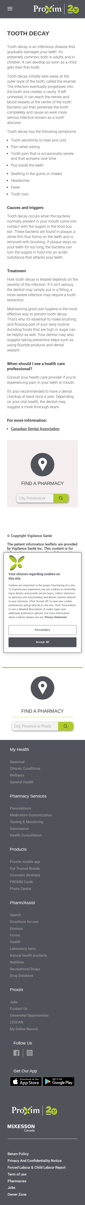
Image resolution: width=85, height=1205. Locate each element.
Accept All (42, 642)
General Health (21, 782)
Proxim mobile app (25, 862)
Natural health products (28, 955)
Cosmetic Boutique (25, 875)
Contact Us (19, 1009)
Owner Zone (17, 1194)
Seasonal (17, 762)
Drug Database (21, 976)
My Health (19, 749)
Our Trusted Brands (25, 868)
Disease (16, 928)
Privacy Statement (56, 617)
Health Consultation (26, 835)
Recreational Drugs (25, 969)
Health (15, 942)
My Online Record (24, 1029)
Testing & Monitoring (26, 822)
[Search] (60, 498)
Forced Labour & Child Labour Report (37, 1167)
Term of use (17, 1174)
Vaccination (19, 829)
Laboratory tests (23, 949)
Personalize (42, 629)
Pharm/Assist (22, 902)
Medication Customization (31, 815)
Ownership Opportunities (29, 1015)
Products (18, 849)
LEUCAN (16, 1022)
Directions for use (24, 922)
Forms (15, 935)
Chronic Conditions (25, 768)
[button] (16, 1053)
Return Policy (18, 1154)
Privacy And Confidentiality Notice (35, 1161)
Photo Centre (20, 889)
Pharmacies (17, 1181)
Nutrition (17, 962)
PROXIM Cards (21, 882)
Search (15, 915)
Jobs (14, 1002)
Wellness (17, 775)
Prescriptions (20, 808)
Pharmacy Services (28, 796)
